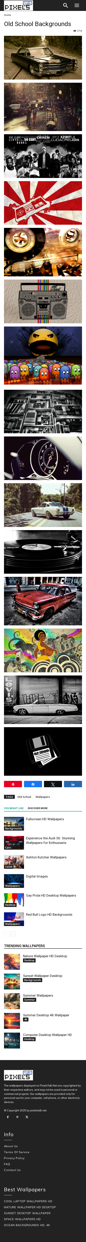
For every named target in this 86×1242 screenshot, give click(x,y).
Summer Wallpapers (38, 995)
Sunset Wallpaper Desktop (42, 976)
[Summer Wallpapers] (12, 1001)
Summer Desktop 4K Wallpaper (46, 1015)
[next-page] (12, 933)
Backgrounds (13, 828)
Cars (8, 847)
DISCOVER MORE (38, 808)
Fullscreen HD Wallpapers (45, 819)
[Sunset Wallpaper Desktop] (12, 981)
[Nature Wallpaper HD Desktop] (12, 962)
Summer (29, 999)
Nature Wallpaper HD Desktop (45, 956)
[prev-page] (6, 933)
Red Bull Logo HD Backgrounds (49, 914)
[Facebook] (8, 1117)
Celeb (8, 866)
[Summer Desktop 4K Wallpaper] (12, 1021)
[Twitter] (27, 1117)
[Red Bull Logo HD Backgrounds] (14, 919)
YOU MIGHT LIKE (14, 808)
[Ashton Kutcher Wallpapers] (14, 862)
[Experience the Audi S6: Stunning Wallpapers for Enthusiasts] (14, 843)
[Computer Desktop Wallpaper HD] (12, 1041)
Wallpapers (43, 797)
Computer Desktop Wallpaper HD (47, 1035)
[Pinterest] (17, 1117)
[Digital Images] (14, 881)
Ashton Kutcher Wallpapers (46, 857)
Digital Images (37, 876)
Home (7, 15)
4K (25, 1019)
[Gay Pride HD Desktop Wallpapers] (14, 900)
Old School (24, 797)
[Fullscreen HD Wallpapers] (14, 824)
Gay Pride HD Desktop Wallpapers (51, 895)
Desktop (10, 905)
